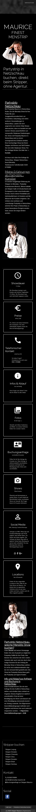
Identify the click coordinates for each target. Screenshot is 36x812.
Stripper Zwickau (11, 764)
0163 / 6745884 (16, 362)
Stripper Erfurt (10, 761)
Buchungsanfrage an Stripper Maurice (19, 782)
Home (9, 807)
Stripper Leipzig (10, 749)
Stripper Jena (9, 757)
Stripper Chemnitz (11, 754)
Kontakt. (8, 153)
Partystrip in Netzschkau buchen (22, 807)
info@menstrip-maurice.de (16, 780)
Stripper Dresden (11, 752)
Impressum (26, 811)
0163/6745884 (12, 777)
